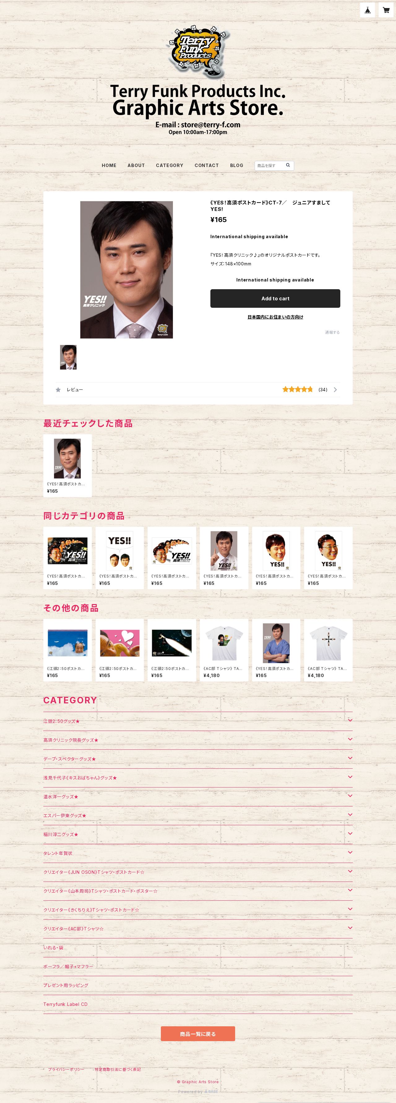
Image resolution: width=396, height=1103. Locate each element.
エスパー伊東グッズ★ (65, 815)
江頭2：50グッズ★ (61, 721)
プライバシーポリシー (66, 1069)
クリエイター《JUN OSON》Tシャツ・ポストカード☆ (93, 872)
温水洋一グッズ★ (60, 796)
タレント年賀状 (58, 853)
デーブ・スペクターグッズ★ (69, 759)
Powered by (191, 1091)
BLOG (236, 165)
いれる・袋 (53, 947)
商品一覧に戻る (198, 1034)
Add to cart (275, 298)
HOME (109, 165)
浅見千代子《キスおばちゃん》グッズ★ (80, 777)
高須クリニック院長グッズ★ (70, 740)
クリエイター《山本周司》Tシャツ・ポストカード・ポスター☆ (100, 891)
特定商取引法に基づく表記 (118, 1069)
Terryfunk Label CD (65, 1004)
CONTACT (207, 165)
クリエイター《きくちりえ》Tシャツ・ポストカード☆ (91, 909)
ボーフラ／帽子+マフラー (68, 966)
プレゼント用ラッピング (65, 985)
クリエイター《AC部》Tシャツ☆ (73, 928)
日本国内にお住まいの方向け (275, 317)
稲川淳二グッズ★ (60, 834)
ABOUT (136, 165)
